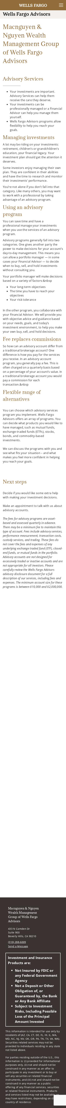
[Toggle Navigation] (61, 5)
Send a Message (18, 946)
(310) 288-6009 (17, 942)
